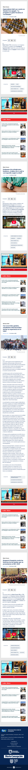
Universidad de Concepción (16, 91)
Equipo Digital (5, 16)
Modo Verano (6, 7)
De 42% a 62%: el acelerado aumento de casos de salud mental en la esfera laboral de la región (10, 125)
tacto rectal (14, 242)
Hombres (19, 238)
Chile (17, 84)
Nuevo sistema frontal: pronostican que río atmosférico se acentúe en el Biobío (10, 132)
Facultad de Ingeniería (15, 86)
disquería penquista (15, 647)
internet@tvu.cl (14, 741)
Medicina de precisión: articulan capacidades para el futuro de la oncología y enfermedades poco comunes (11, 146)
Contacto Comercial (14, 743)
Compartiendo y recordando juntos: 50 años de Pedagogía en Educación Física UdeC (11, 139)
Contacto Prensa (14, 744)
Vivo (14, 113)
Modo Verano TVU (14, 88)
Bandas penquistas (15, 645)
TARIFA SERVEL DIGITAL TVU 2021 (7, 739)
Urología (13, 247)
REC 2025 (22, 652)
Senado (22, 88)
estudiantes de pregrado (16, 479)
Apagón (12, 84)
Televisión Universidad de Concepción (14, 730)
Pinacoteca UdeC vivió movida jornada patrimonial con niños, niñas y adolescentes (11, 153)
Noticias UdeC (6, 323)
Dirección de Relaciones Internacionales (16, 477)
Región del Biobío (14, 654)
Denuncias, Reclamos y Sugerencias (14, 746)
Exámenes (13, 238)
